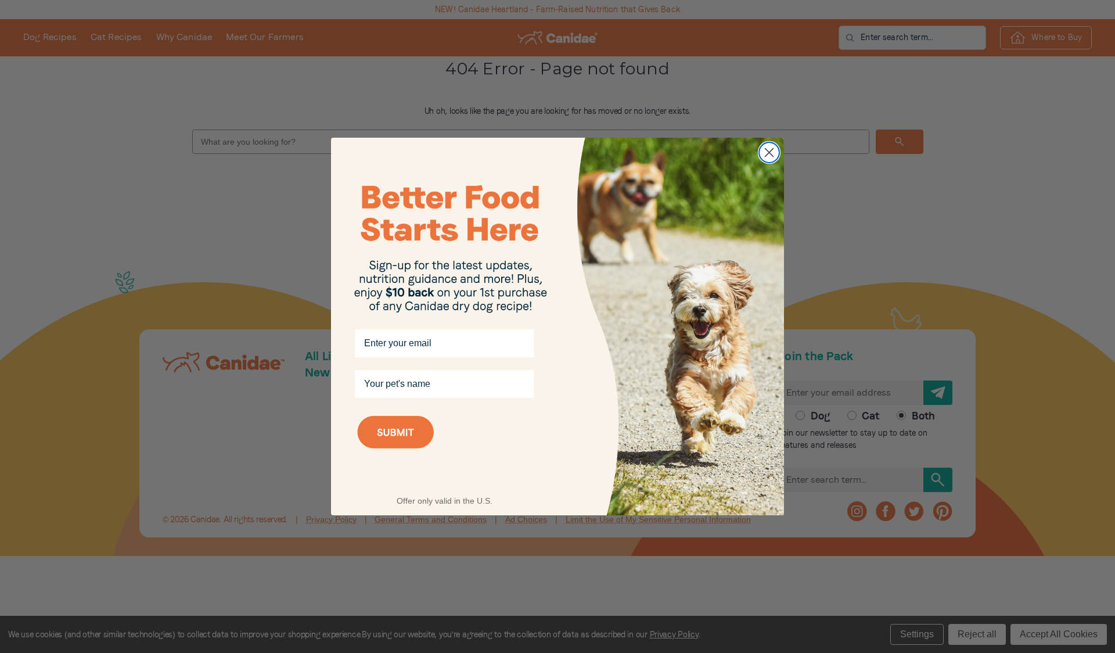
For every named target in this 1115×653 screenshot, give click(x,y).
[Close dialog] (769, 152)
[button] (444, 447)
